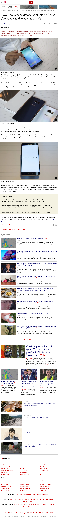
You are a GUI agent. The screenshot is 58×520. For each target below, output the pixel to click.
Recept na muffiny (5, 482)
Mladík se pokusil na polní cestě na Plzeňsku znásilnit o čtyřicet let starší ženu (37, 252)
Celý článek (48, 365)
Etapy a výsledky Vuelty (26, 466)
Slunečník (33, 499)
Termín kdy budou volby (7, 470)
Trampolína (27, 499)
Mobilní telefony (18, 504)
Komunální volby (5, 474)
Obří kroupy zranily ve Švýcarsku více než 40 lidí (32, 314)
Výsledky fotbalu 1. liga (45, 466)
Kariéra (21, 512)
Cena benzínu (45, 494)
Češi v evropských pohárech (28, 496)
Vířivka (32, 501)
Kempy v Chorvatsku (25, 480)
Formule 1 (42, 472)
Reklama (16, 512)
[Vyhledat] (31, 2)
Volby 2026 (3, 464)
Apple (19, 229)
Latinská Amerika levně (25, 488)
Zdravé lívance (4, 484)
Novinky (3, 23)
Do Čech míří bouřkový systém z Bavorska (30, 239)
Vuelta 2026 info (24, 464)
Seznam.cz (53, 2)
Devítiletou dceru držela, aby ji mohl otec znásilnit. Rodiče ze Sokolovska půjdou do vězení (36, 277)
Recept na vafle (5, 488)
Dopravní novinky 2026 (45, 484)
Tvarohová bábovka (6, 486)
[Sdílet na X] (56, 225)
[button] (29, 54)
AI (17, 305)
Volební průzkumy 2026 (6, 466)
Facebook (6, 512)
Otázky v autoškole (44, 488)
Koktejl (18, 292)
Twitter (11, 512)
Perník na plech (5, 490)
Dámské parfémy (37, 504)
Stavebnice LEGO (27, 504)
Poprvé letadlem (24, 482)
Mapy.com (19, 494)
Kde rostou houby (37, 494)
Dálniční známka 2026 (45, 482)
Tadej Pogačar (23, 470)
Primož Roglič (23, 472)
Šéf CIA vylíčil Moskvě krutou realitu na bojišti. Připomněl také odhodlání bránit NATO (37, 264)
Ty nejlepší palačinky (6, 480)
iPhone (23, 229)
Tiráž (26, 512)
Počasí (18, 240)
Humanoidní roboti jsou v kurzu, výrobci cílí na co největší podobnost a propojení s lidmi (35, 302)
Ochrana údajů (49, 512)
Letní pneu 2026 (43, 480)
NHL (41, 474)
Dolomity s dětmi (24, 490)
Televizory (19, 506)
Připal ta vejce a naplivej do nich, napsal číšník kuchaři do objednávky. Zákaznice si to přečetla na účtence (35, 289)
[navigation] (2, 2)
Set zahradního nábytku (48, 499)
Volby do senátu (5, 472)
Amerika (19, 267)
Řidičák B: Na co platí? (45, 486)
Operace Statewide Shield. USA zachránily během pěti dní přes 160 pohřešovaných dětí (29, 384)
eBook (46, 23)
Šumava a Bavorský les (26, 484)
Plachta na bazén (19, 499)
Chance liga (42, 464)
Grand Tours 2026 (24, 474)
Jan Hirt (22, 468)
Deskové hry (52, 504)
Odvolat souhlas (22, 513)
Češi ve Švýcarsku (24, 486)
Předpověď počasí (27, 494)
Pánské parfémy (35, 506)
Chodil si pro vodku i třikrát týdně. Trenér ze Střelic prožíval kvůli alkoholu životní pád (40, 350)
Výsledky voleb (4, 468)
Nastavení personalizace (33, 513)
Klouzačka (39, 499)
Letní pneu (44, 504)
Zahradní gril (26, 501)
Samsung (14, 229)
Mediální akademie (32, 512)
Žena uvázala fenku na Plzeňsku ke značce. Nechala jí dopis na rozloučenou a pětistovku (36, 327)
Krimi (18, 255)
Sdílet (52, 23)
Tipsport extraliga (44, 468)
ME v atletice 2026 (44, 470)
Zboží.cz (29, 85)
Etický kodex (41, 512)
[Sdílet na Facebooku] (54, 225)
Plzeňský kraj (20, 329)
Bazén (11, 499)
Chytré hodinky (27, 506)
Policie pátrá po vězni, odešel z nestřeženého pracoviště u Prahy (47, 383)
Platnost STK (43, 490)
